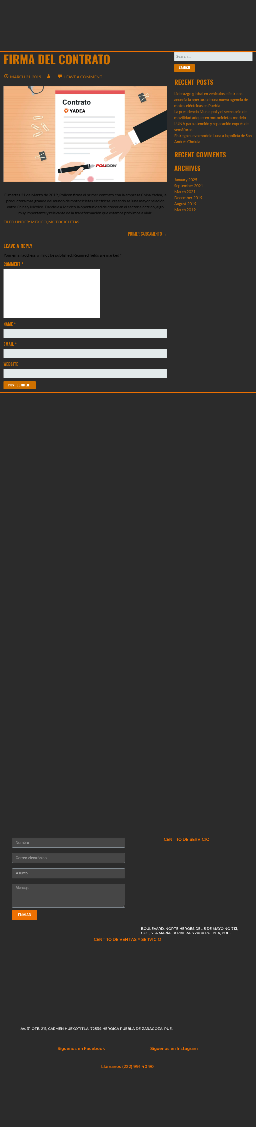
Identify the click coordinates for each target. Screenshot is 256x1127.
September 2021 (188, 185)
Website (11, 364)
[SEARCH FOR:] (213, 56)
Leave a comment (83, 76)
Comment (13, 264)
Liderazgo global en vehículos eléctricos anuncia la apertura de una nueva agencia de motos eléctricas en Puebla (211, 99)
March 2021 (185, 191)
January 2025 (185, 179)
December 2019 (188, 197)
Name (10, 324)
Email (10, 344)
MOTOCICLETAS (63, 221)
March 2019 (185, 209)
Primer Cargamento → (147, 234)
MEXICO (39, 221)
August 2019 (185, 203)
